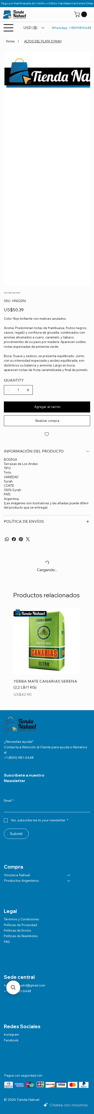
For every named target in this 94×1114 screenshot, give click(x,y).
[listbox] (34, 28)
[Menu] (8, 28)
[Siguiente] (87, 641)
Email (9, 800)
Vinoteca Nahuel (17, 875)
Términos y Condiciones (21, 919)
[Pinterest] (21, 539)
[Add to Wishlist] (47, 434)
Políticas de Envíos (17, 930)
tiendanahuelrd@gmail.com (24, 985)
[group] (47, 656)
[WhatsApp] (7, 539)
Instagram (11, 1034)
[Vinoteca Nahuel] (69, 875)
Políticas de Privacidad (20, 925)
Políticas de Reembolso (21, 936)
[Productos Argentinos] (69, 881)
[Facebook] (14, 539)
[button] (81, 14)
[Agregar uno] (28, 390)
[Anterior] (6, 641)
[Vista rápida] (46, 641)
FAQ (7, 942)
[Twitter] (28, 539)
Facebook (11, 1040)
